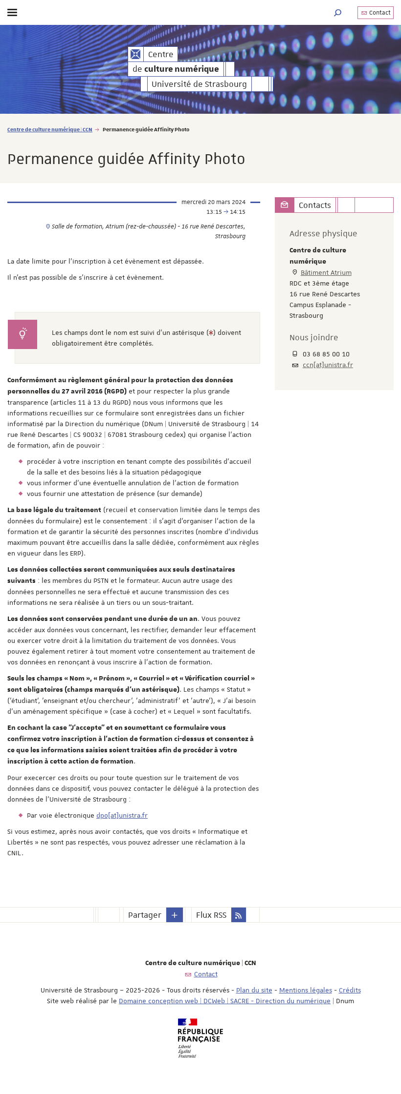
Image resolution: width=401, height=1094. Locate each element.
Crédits (350, 990)
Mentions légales (305, 990)
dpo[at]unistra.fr (122, 815)
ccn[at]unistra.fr (328, 364)
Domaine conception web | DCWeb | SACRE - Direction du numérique (225, 1000)
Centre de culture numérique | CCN (49, 129)
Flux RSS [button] (211, 914)
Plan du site (254, 990)
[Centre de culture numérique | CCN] (136, 54)
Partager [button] (144, 914)
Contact (379, 13)
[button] (338, 12)
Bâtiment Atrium (326, 272)
